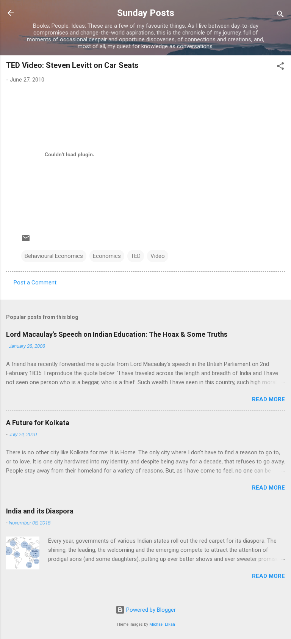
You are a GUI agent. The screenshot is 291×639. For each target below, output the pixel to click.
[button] (280, 67)
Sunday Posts (145, 13)
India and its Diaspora (40, 511)
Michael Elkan (162, 624)
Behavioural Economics (54, 256)
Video (157, 256)
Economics (107, 256)
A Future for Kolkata (37, 423)
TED (136, 256)
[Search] (280, 15)
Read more (268, 399)
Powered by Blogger (150, 609)
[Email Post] (25, 240)
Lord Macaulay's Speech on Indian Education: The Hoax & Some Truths (116, 334)
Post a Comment (35, 282)
